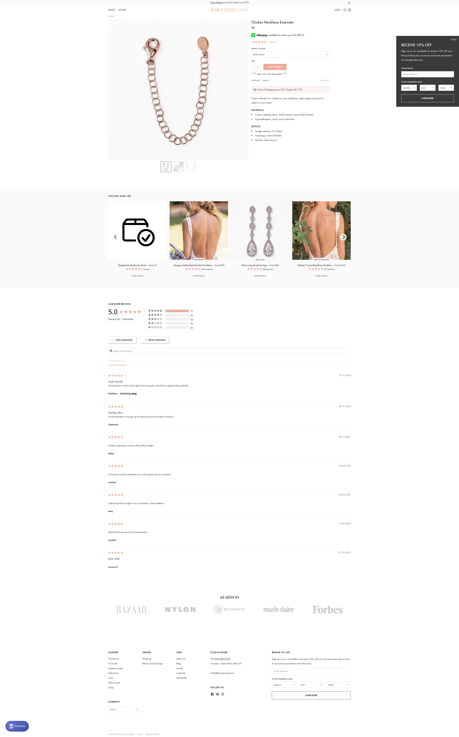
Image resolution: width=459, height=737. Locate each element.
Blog (178, 663)
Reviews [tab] (115, 360)
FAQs (111, 687)
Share (265, 80)
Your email (407, 68)
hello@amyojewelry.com (222, 673)
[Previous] (115, 237)
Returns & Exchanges (152, 663)
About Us (180, 658)
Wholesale (181, 677)
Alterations (113, 673)
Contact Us (113, 658)
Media (179, 668)
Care (110, 677)
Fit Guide (112, 663)
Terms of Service (152, 734)
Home (111, 16)
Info (338, 9)
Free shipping (216, 2)
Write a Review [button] (156, 339)
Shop (111, 9)
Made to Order (115, 668)
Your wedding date (282, 679)
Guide (122, 9)
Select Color (258, 49)
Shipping (255, 80)
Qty (253, 61)
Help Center (114, 682)
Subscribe (311, 695)
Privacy (140, 734)
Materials (181, 673)
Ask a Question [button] (124, 339)
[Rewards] (17, 726)
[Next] (343, 237)
